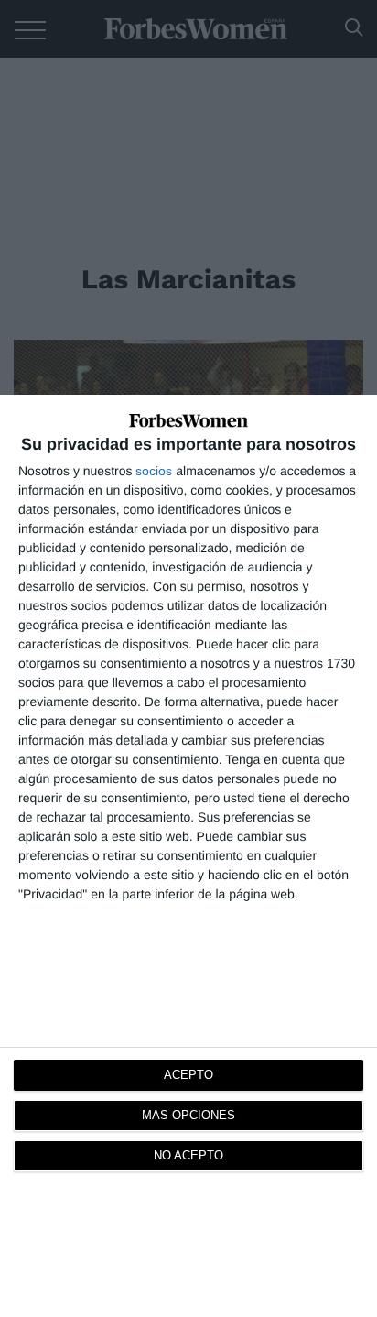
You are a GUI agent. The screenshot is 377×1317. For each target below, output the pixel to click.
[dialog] (188, 856)
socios (153, 470)
